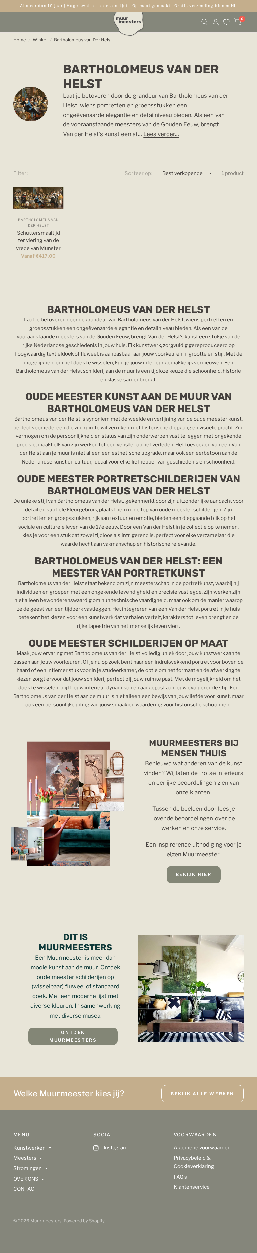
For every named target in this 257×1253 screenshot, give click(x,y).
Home (19, 39)
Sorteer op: (138, 173)
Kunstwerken (29, 1148)
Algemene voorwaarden (202, 1148)
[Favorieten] (226, 22)
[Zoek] (204, 22)
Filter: (20, 173)
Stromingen (27, 1168)
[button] (194, 874)
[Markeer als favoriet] (56, 195)
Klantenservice (192, 1187)
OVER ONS (25, 1179)
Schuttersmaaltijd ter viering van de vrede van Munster (38, 240)
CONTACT (25, 1189)
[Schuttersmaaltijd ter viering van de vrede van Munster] (38, 198)
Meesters (24, 1158)
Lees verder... (161, 134)
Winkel (40, 39)
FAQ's (180, 1177)
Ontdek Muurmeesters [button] (73, 1036)
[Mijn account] (215, 22)
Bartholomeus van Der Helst (83, 39)
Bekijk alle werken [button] (202, 1093)
